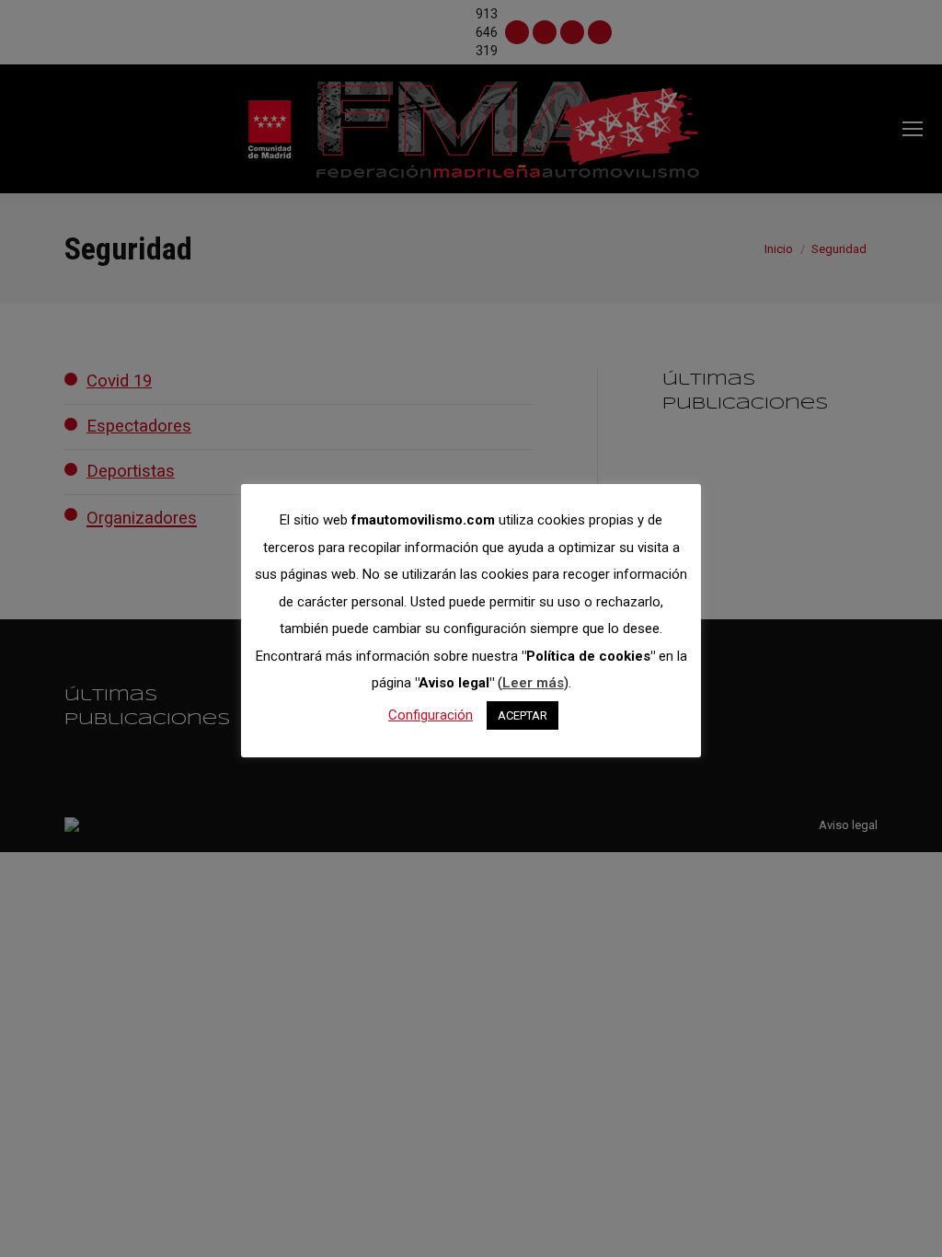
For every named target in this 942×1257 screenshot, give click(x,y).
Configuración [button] (430, 715)
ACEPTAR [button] (522, 715)
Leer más (533, 683)
